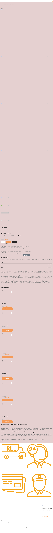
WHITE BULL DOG (5, 416)
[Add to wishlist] (11, 292)
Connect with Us (35, 502)
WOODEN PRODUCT (15, 513)
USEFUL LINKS (24, 502)
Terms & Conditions (4, 512)
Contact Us (3, 514)
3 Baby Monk (4, 303)
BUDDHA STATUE (5, 325)
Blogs (23, 511)
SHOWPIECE (6, 4)
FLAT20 (19, 235)
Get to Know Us (4, 502)
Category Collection (16, 502)
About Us (3, 504)
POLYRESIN (12, 4)
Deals (23, 506)
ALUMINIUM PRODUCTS (16, 509)
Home (2, 4)
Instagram (34, 506)
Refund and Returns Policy (4, 510)
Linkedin (33, 509)
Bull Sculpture (4, 373)
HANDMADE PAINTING (15, 504)
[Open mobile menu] (1, 1)
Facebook (34, 504)
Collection (23, 504)
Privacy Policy (3, 506)
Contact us (34, 513)
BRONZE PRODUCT (15, 511)
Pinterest (33, 511)
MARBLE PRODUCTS (15, 506)
